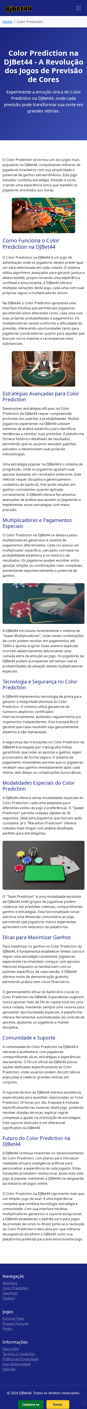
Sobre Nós (11, 1349)
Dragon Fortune (15, 1323)
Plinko (7, 1328)
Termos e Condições (19, 1354)
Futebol (9, 1298)
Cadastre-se (30, 1404)
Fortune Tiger (13, 1318)
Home (7, 21)
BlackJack (10, 1283)
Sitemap (9, 1369)
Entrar (57, 1404)
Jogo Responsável (17, 1364)
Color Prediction (16, 1288)
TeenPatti (10, 1293)
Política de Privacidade (20, 1359)
